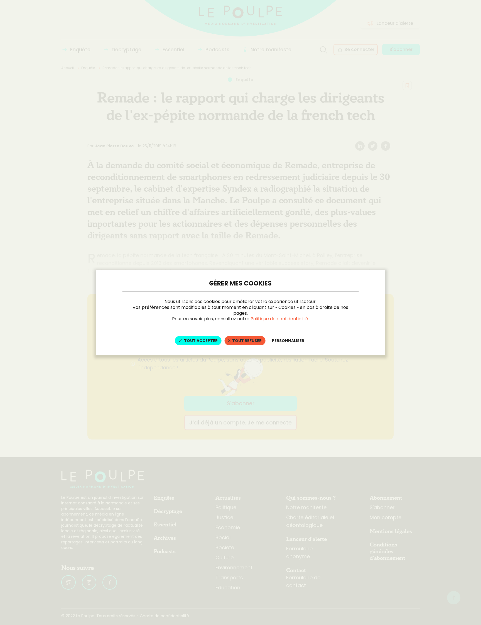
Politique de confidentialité (279, 319)
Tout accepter (200, 340)
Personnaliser (288, 340)
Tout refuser (246, 340)
